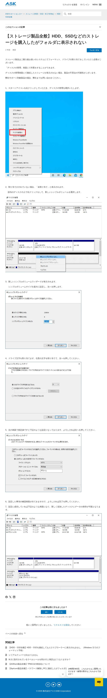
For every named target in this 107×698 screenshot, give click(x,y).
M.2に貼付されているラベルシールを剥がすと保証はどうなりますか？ (40, 659)
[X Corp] (10, 597)
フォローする (94, 50)
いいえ (60, 612)
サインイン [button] (84, 5)
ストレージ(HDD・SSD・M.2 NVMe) (40, 14)
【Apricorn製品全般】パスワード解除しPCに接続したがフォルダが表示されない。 (45, 668)
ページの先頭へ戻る (14, 634)
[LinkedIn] (14, 597)
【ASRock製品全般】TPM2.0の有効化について (29, 664)
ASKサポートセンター (13, 14)
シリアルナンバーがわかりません (23, 655)
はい (46, 612)
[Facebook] (6, 597)
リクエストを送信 (70, 5)
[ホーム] (10, 5)
